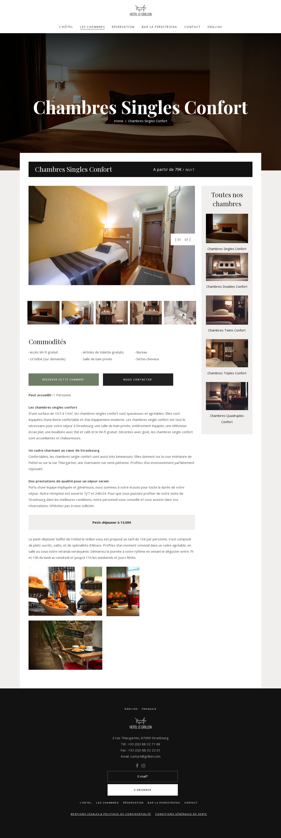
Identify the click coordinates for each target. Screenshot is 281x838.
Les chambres (107, 803)
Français (149, 709)
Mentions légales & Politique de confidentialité (111, 814)
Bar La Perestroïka (164, 803)
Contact (191, 803)
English (131, 709)
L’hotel (86, 803)
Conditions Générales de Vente (181, 814)
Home (118, 121)
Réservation (133, 803)
